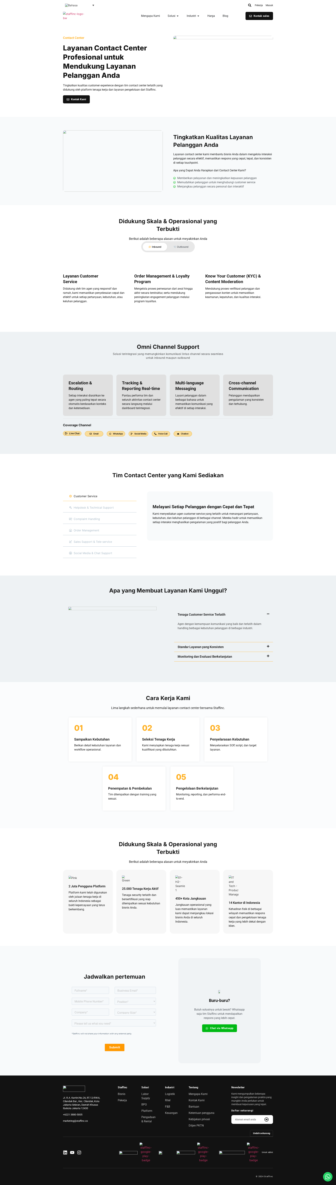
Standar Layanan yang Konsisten (201, 647)
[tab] (155, 247)
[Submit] (267, 1119)
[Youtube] (72, 1152)
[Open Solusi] (177, 16)
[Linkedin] (65, 1152)
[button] (79, 5)
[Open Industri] (198, 16)
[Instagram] (79, 1152)
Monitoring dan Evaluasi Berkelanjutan (205, 656)
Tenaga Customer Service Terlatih (201, 614)
